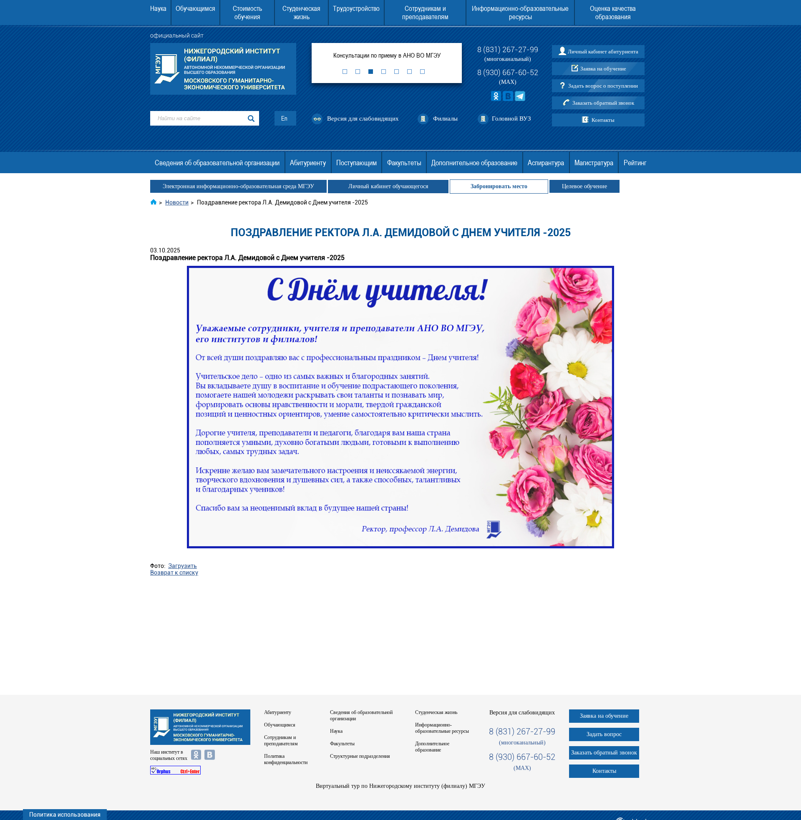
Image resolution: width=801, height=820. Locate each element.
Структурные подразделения (360, 756)
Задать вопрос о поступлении (603, 86)
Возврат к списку (174, 572)
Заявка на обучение (603, 69)
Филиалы (445, 118)
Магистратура (593, 162)
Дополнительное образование (474, 162)
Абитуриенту (308, 162)
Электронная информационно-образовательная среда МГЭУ (238, 186)
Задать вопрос (604, 734)
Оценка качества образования (613, 12)
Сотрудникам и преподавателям (425, 12)
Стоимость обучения (247, 12)
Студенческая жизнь (301, 12)
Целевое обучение (584, 186)
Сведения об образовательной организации (217, 162)
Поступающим (356, 162)
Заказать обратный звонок (603, 103)
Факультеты (404, 162)
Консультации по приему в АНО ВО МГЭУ (387, 55)
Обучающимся (195, 8)
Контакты (603, 120)
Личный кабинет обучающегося (388, 186)
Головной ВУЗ (511, 118)
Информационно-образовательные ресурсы (520, 12)
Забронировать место (499, 186)
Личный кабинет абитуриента (603, 51)
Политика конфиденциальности (285, 759)
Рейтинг (635, 162)
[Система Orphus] (200, 770)
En (284, 118)
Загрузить (182, 566)
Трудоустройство (356, 8)
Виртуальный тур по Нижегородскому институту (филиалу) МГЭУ (400, 786)
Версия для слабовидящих (363, 118)
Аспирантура (546, 162)
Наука (158, 8)
